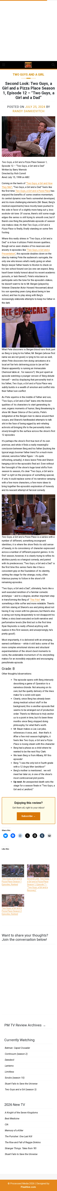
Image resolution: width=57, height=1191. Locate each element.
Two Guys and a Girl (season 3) (20, 1089)
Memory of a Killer (14, 1130)
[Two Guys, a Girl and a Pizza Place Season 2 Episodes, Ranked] (13, 900)
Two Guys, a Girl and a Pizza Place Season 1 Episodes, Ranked (12, 882)
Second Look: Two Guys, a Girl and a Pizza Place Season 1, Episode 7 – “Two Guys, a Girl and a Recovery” (38, 884)
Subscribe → (28, 816)
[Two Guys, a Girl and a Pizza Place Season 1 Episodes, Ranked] (13, 870)
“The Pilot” (35, 599)
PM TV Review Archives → (25, 1025)
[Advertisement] (28, 29)
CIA (6, 1124)
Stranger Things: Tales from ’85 (20, 1148)
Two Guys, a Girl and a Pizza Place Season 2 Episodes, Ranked (12, 911)
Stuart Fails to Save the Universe (21, 1083)
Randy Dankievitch (29, 111)
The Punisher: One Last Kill (18, 1136)
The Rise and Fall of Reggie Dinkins (23, 1142)
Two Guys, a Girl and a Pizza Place (32, 191)
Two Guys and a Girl (28, 74)
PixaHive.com (28, 1187)
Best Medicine (12, 1118)
